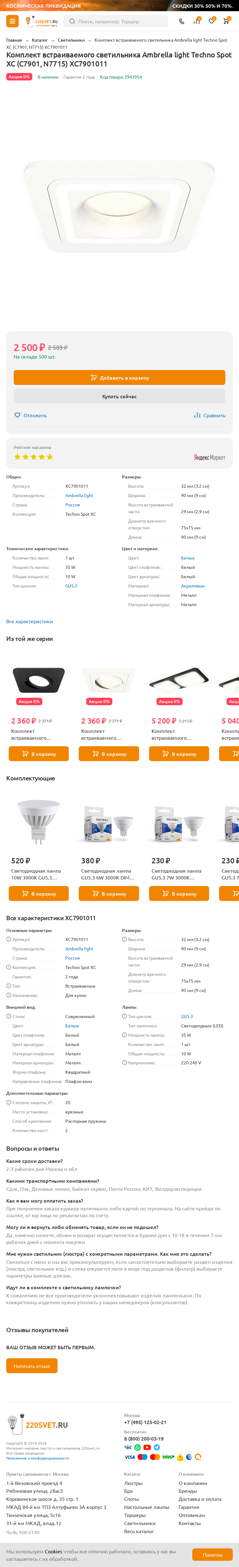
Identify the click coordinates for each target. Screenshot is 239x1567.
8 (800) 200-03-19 (144, 1438)
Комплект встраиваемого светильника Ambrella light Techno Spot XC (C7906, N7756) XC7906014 (177, 734)
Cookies (53, 1551)
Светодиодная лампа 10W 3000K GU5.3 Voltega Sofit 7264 (36, 874)
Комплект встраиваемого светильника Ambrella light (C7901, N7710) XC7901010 (107, 734)
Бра (128, 1490)
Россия (72, 504)
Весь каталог (139, 1531)
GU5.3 (71, 585)
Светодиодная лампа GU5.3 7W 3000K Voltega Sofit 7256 (176, 874)
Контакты (190, 1523)
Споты (131, 1499)
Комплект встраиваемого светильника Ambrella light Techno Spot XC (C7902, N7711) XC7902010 (37, 734)
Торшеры (135, 1515)
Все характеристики (29, 621)
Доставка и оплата (200, 1499)
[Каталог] (12, 21)
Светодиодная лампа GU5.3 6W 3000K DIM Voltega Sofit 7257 (106, 874)
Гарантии (189, 1507)
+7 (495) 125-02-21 (145, 1422)
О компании (193, 1483)
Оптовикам (192, 1515)
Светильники (140, 1523)
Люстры (133, 1483)
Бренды (188, 1490)
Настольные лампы (146, 1507)
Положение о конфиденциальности (37, 1457)
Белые (188, 557)
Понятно (213, 1554)
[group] (119, 207)
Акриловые (193, 585)
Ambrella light (79, 495)
